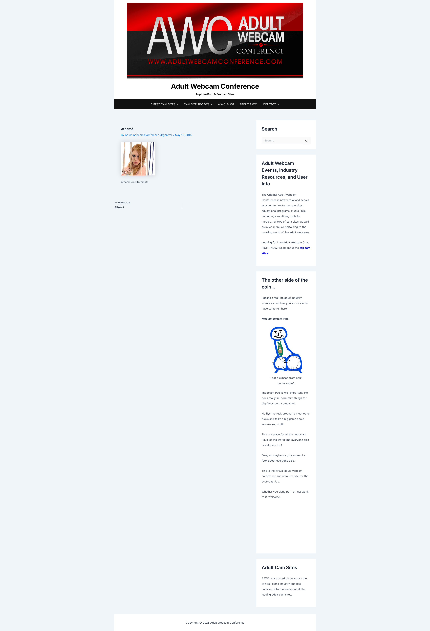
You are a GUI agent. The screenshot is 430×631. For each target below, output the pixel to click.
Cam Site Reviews (196, 104)
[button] (177, 104)
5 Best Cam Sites (163, 104)
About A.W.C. (249, 104)
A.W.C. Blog (226, 104)
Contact (269, 104)
